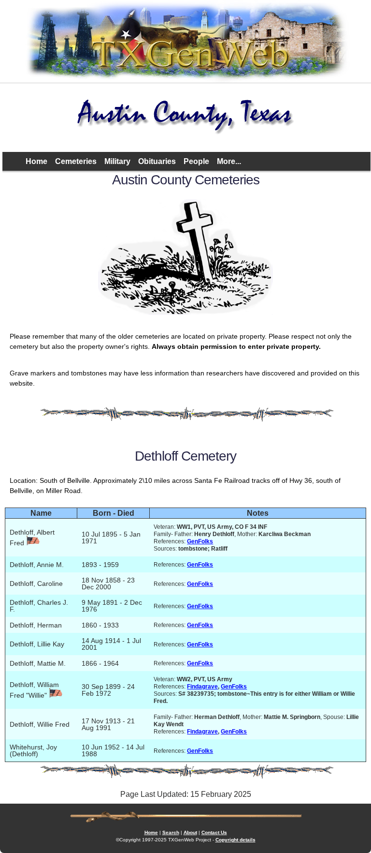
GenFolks (200, 541)
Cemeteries (76, 161)
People (196, 161)
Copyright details (235, 839)
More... (229, 161)
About (190, 832)
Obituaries (157, 161)
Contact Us (214, 832)
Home (36, 161)
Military (117, 161)
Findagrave (202, 686)
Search (170, 832)
